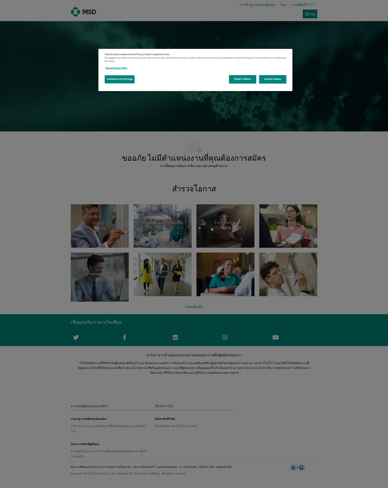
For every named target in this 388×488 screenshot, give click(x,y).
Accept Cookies (272, 79)
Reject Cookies (242, 79)
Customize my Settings (120, 79)
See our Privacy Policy (116, 68)
